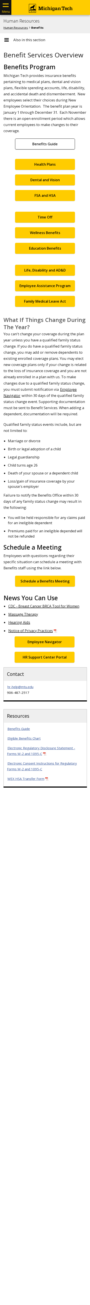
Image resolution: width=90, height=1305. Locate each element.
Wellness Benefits (45, 232)
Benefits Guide (45, 144)
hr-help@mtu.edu (20, 687)
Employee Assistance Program (45, 285)
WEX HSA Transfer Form (25, 778)
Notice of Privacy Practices (30, 630)
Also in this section (29, 40)
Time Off (45, 217)
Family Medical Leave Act (45, 301)
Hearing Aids (19, 622)
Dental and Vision (45, 180)
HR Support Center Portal (45, 657)
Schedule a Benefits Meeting (45, 581)
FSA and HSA (45, 195)
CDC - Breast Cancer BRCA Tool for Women (43, 606)
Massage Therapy (23, 614)
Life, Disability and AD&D (45, 270)
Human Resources (21, 21)
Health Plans (45, 164)
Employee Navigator (45, 641)
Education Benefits (45, 248)
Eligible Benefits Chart (24, 738)
